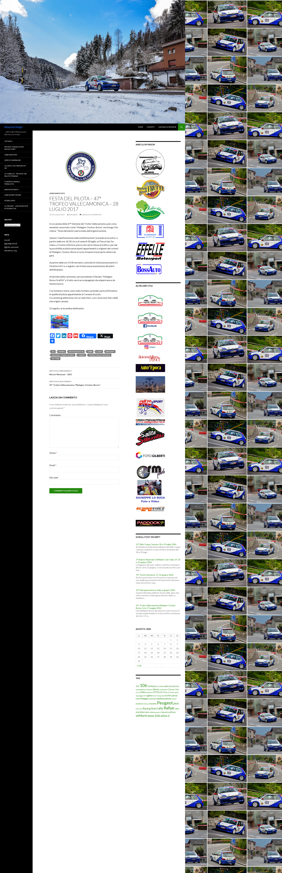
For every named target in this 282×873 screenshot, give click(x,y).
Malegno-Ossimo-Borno (63, 355)
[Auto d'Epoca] (150, 370)
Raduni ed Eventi (11, 189)
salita (176, 709)
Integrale (160, 696)
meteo (174, 699)
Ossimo (81, 355)
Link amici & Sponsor (167, 127)
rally (160, 708)
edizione (149, 692)
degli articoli (10, 243)
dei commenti (11, 247)
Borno (62, 351)
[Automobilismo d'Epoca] (150, 358)
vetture (55, 358)
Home (140, 127)
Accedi (7, 240)
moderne (139, 704)
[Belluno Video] (150, 509)
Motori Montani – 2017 (60, 373)
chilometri (164, 689)
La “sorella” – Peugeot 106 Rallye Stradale (15, 175)
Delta (143, 692)
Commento (55, 415)
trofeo (146, 712)
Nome (53, 452)
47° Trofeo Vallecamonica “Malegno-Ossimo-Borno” (74, 383)
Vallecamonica (155, 712)
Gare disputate (57, 193)
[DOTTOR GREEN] (150, 209)
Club (177, 689)
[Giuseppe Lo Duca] (150, 491)
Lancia (174, 695)
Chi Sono (8, 141)
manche (152, 699)
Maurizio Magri (13, 127)
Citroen (171, 689)
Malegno (110, 351)
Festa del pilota (76, 351)
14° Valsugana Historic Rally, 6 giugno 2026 (155, 575)
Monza (146, 704)
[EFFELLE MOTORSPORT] (150, 251)
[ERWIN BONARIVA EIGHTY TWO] (150, 384)
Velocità (164, 712)
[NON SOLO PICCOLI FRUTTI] (150, 188)
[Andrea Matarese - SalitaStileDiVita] (150, 435)
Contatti (151, 127)
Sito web (53, 477)
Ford (145, 696)
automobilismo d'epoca (144, 689)
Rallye (169, 708)
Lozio (99, 351)
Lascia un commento (91, 215)
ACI (53, 351)
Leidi (138, 699)
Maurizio (73, 215)
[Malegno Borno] (150, 421)
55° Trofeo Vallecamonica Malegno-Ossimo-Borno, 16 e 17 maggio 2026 (156, 591)
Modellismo (9, 200)
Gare (155, 696)
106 (143, 685)
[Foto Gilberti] (150, 455)
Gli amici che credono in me (15, 167)
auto (166, 686)
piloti (176, 703)
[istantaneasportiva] (150, 163)
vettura (172, 712)
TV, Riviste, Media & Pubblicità (12, 183)
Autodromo (174, 686)
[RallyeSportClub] (150, 404)
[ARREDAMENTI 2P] (150, 231)
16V (137, 686)
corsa (138, 692)
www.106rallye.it (158, 715)
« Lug (139, 665)
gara (90, 351)
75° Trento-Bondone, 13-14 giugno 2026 (154, 559)
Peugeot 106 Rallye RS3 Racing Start (14, 148)
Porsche (139, 709)
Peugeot (165, 702)
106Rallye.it (152, 686)
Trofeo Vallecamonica (99, 355)
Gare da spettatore (12, 195)
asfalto (161, 686)
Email (52, 465)
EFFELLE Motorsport (171, 692)
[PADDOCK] (150, 521)
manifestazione (163, 698)
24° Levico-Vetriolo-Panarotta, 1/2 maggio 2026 (157, 605)
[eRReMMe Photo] (150, 471)
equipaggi (139, 696)
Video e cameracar (12, 160)
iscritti (167, 695)
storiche (140, 712)
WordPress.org (10, 250)
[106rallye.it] (150, 300)
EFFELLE (157, 692)
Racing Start (150, 708)
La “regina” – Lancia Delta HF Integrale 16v (16, 207)
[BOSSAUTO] (149, 268)
